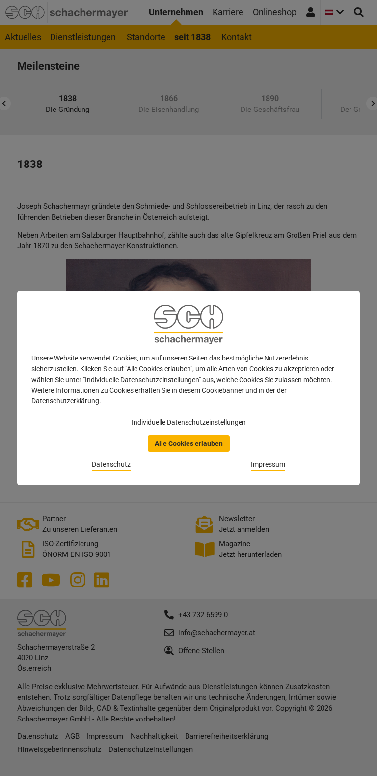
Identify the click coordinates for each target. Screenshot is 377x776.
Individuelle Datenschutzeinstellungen (189, 422)
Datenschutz (111, 464)
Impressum (268, 464)
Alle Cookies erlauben (189, 443)
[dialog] (188, 388)
